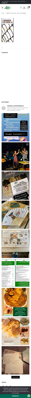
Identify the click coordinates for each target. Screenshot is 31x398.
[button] (3, 7)
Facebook (3, 385)
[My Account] (24, 8)
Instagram (10, 385)
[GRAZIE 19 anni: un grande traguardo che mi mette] (15, 360)
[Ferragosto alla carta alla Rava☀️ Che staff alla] (15, 273)
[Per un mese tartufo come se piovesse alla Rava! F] (15, 331)
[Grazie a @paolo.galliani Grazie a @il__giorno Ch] (15, 244)
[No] (29, 392)
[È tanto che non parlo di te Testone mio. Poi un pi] (15, 215)
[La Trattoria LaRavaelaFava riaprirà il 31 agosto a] (15, 156)
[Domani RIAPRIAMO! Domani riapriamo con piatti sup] (15, 127)
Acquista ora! (4, 2)
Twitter (6, 385)
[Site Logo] (7, 7)
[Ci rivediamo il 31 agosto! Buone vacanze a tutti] (15, 185)
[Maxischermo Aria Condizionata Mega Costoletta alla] (15, 302)
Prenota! (15, 396)
